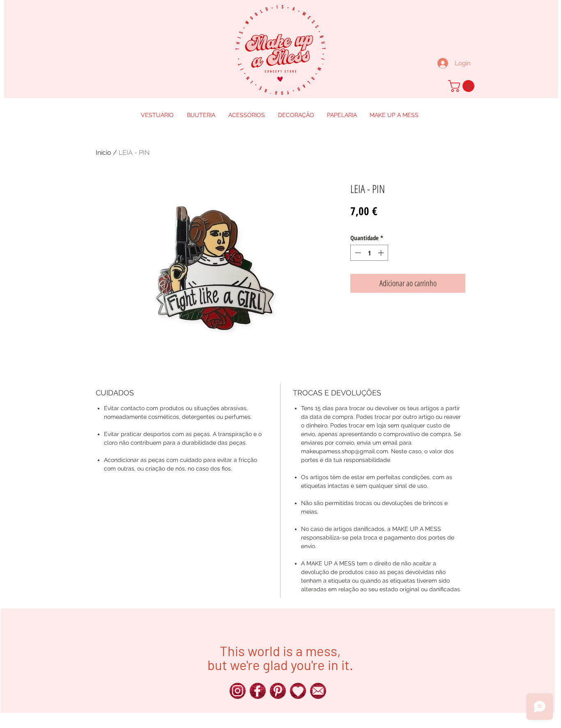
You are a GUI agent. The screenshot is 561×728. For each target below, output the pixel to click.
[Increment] (381, 252)
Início (103, 152)
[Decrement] (357, 252)
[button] (462, 86)
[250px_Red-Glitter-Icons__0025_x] (258, 691)
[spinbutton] (369, 252)
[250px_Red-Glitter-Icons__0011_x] (298, 691)
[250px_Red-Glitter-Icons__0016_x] (318, 691)
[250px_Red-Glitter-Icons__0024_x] (238, 691)
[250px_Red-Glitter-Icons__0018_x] (278, 691)
